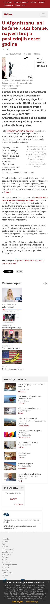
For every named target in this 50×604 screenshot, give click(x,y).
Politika (21, 447)
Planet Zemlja (23, 425)
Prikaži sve (18, 504)
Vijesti (28, 54)
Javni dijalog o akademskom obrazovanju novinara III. (29, 475)
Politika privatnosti (21, 2)
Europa (21, 403)
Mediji (20, 481)
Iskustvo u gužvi (24, 453)
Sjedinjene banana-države (13, 369)
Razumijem (17, 601)
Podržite (33, 2)
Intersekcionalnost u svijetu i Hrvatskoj (29, 431)
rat (36, 260)
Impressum (8, 2)
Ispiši (38, 54)
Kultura (21, 458)
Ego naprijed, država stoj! (28, 442)
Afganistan (19, 260)
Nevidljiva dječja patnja (11, 327)
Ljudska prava (24, 437)
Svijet (20, 413)
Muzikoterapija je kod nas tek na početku (31, 385)
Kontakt (18, 5)
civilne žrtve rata (9, 263)
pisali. (8, 192)
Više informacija (32, 602)
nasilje (41, 260)
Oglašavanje (8, 5)
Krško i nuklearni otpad (27, 419)
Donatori (41, 2)
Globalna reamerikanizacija (29, 408)
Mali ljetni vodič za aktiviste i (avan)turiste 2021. (29, 397)
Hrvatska (21, 391)
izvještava (20, 131)
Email (20, 272)
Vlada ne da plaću (25, 463)
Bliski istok (29, 260)
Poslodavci (22, 468)
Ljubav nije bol (8, 307)
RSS (23, 5)
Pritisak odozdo (13, 493)
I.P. (7, 49)
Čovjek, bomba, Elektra (11, 348)
